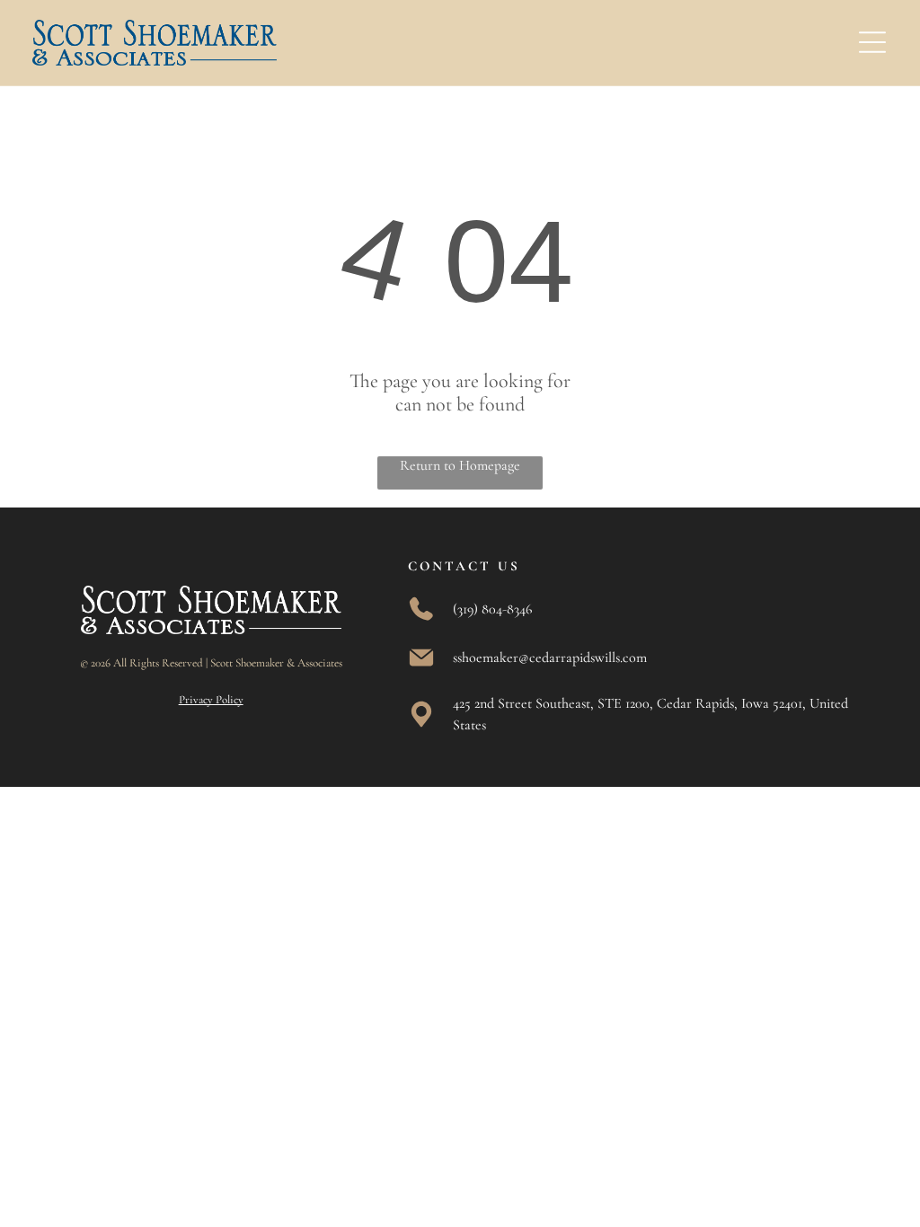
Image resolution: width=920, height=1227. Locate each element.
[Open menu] (872, 42)
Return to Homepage (460, 465)
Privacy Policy (211, 700)
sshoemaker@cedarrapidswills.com (550, 657)
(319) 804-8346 (492, 609)
